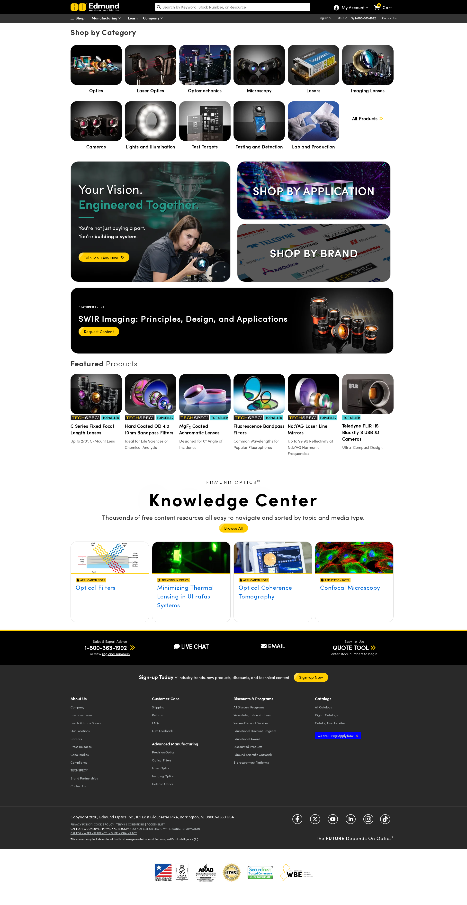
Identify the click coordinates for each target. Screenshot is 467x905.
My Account (353, 8)
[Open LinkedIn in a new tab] (350, 821)
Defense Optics (162, 784)
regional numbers (116, 654)
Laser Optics (161, 768)
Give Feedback (162, 731)
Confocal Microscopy (350, 587)
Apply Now (336, 735)
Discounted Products (248, 746)
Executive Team (81, 715)
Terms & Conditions (130, 824)
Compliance (79, 762)
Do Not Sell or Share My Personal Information (166, 829)
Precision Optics (163, 752)
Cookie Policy (104, 824)
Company (151, 17)
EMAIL (276, 646)
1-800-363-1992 (365, 18)
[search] (232, 7)
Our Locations (80, 731)
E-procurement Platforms (251, 762)
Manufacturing (105, 17)
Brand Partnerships (84, 778)
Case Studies (80, 754)
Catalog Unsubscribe (330, 723)
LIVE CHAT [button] (195, 646)
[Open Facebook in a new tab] (297, 821)
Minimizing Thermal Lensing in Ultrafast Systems (185, 596)
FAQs (155, 723)
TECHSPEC (79, 770)
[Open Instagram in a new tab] (368, 821)
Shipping (158, 707)
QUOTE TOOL (351, 647)
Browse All (233, 528)
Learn (133, 17)
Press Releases (81, 746)
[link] (385, 3)
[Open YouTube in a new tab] (332, 821)
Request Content (99, 331)
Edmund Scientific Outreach (253, 754)
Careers (76, 739)
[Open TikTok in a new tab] (385, 821)
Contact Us (389, 18)
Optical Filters (96, 587)
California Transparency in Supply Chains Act (104, 833)
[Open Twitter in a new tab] (315, 821)
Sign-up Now (311, 677)
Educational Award (247, 739)
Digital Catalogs (326, 715)
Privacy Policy (81, 824)
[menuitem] (83, 18)
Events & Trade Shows (86, 723)
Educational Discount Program (255, 731)
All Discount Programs (249, 707)
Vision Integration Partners (252, 715)
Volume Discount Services (251, 723)
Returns (157, 715)
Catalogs (323, 707)
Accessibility (156, 824)
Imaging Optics (163, 776)
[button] (367, 18)
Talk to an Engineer (101, 257)
